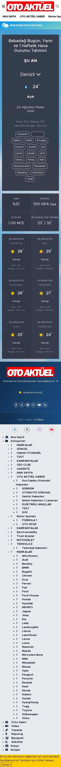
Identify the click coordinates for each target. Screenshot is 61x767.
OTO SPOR (28, 524)
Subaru (26, 694)
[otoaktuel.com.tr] (30, 6)
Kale (42, 160)
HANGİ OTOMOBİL (28, 453)
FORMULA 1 (29, 520)
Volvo (25, 718)
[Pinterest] (27, 404)
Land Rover (29, 635)
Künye (15, 746)
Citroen (26, 575)
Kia (23, 619)
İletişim (15, 750)
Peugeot (27, 674)
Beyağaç (41, 140)
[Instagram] (33, 404)
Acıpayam (22, 134)
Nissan (26, 666)
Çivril (42, 153)
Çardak (31, 153)
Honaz (31, 160)
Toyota (26, 710)
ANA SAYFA (9, 16)
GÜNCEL (22, 449)
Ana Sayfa (17, 437)
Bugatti (26, 571)
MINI (24, 659)
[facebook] (15, 429)
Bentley (26, 564)
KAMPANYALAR (27, 461)
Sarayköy (22, 172)
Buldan (32, 147)
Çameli (18, 153)
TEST (20, 457)
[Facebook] (16, 404)
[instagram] (39, 429)
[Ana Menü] (3, 6)
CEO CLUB (23, 464)
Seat (24, 686)
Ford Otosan (30, 595)
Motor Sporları (26, 516)
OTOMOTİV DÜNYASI (35, 492)
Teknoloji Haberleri (34, 548)
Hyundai (27, 603)
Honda (26, 599)
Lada (24, 623)
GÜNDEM (27, 488)
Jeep (25, 615)
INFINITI (27, 607)
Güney (19, 160)
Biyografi (17, 738)
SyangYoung (29, 702)
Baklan (16, 140)
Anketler (17, 742)
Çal (43, 147)
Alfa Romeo (29, 556)
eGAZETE (23, 468)
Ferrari (26, 583)
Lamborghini (29, 627)
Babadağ (38, 134)
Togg (25, 706)
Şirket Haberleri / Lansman (39, 500)
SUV (24, 512)
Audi (24, 559)
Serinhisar (38, 172)
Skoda (25, 690)
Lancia (25, 631)
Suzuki (26, 698)
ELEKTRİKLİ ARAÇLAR (36, 504)
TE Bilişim (38, 420)
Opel (24, 670)
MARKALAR (24, 445)
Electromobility (26, 532)
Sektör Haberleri (32, 496)
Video (15, 726)
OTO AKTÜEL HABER (32, 16)
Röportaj (17, 734)
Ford (24, 591)
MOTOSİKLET (25, 540)
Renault (26, 682)
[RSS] (45, 404)
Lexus (25, 639)
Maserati (27, 647)
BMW (25, 567)
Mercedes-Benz (32, 655)
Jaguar (26, 611)
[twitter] (27, 429)
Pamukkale (40, 166)
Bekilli (28, 140)
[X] (21, 404)
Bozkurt (19, 147)
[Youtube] (39, 404)
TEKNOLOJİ (24, 544)
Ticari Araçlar (25, 536)
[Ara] (57, 6)
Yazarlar (16, 730)
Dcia (24, 579)
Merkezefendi (21, 166)
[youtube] (51, 429)
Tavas (30, 179)
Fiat (24, 587)
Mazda (26, 651)
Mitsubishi (28, 662)
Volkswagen (29, 714)
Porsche (27, 678)
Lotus (25, 643)
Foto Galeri (18, 722)
